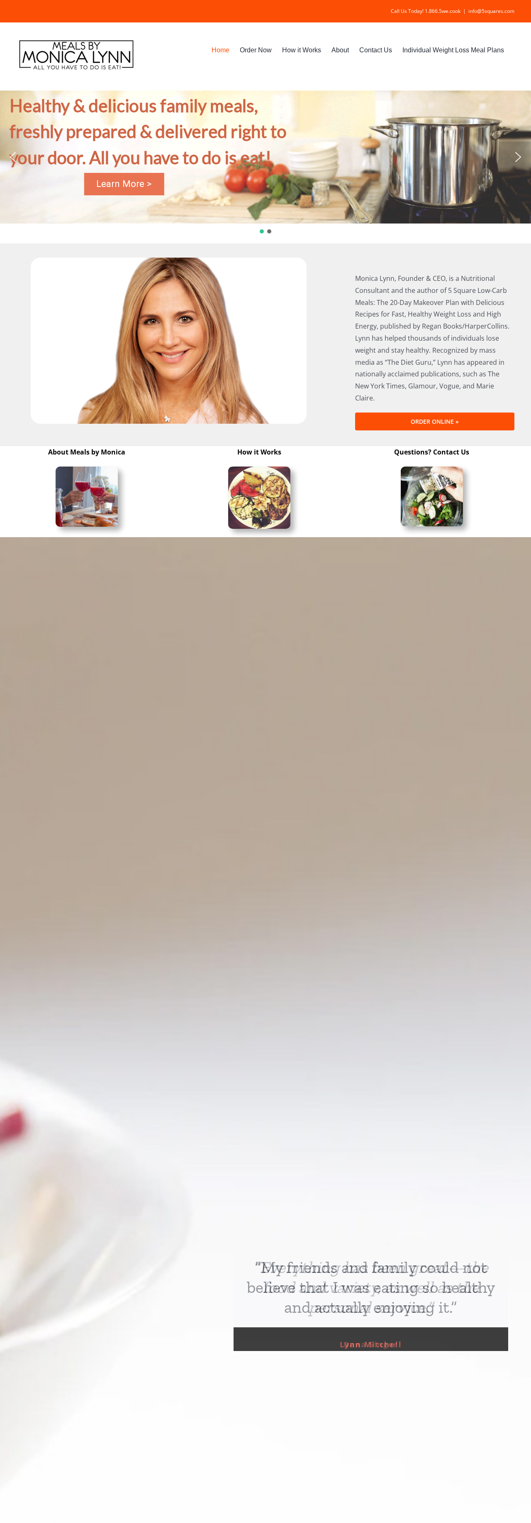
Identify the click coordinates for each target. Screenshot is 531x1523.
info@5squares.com (491, 11)
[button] (12, 157)
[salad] (432, 472)
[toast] (87, 472)
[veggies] (259, 472)
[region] (265, 163)
